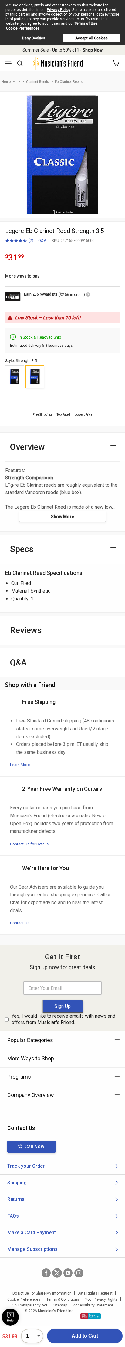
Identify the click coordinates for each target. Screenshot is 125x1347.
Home (6, 81)
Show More (62, 516)
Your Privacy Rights (101, 1299)
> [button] (19, 81)
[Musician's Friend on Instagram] (78, 1272)
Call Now (34, 1146)
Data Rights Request (95, 1293)
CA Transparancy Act (29, 1305)
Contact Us (19, 923)
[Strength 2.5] (14, 376)
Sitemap (60, 1305)
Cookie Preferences (23, 28)
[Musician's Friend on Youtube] (67, 1272)
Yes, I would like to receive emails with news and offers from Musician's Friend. (63, 1019)
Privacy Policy (58, 10)
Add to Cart (85, 1335)
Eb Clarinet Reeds (69, 81)
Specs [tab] (22, 549)
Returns (16, 1199)
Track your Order (26, 1166)
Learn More (20, 764)
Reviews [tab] (26, 630)
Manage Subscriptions (32, 1249)
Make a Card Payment (31, 1232)
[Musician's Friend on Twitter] (57, 1272)
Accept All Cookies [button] (91, 38)
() (19, 241)
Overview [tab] (27, 447)
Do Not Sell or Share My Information (42, 1293)
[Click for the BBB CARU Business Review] (90, 1316)
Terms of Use (86, 23)
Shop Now (93, 50)
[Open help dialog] (10, 1317)
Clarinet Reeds (37, 81)
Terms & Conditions (62, 1299)
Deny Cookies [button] (33, 38)
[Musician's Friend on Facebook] (46, 1272)
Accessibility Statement (93, 1305)
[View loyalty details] (88, 295)
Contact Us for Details (29, 844)
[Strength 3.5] (34, 376)
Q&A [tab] (18, 662)
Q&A (42, 240)
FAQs (13, 1216)
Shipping (17, 1183)
